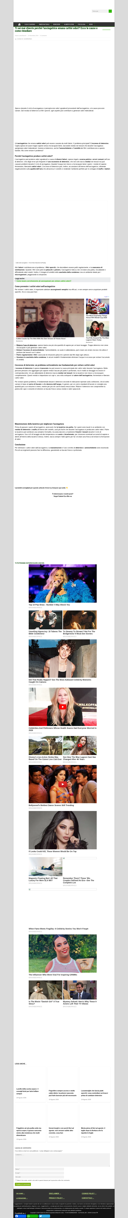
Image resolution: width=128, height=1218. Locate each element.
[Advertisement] (62, 127)
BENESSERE (56, 24)
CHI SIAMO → (20, 1193)
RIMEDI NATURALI (44, 24)
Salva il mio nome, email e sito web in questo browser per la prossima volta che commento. (43, 1180)
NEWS (91, 24)
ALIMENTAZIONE (69, 24)
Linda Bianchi (22, 35)
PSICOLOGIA (81, 24)
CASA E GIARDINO (29, 24)
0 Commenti (43, 35)
